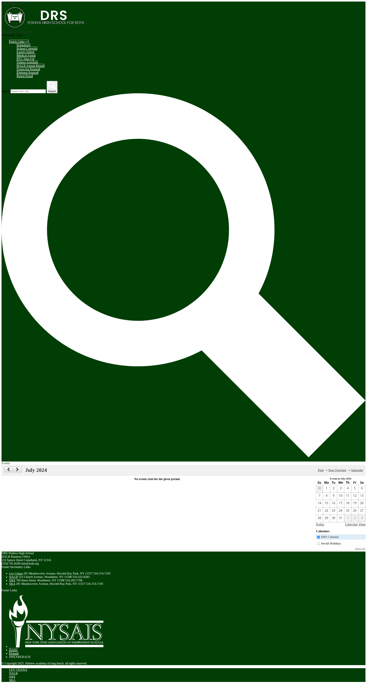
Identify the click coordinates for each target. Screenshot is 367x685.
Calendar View (355, 524)
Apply (13, 650)
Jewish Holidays (331, 543)
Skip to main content (14, 3)
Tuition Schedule (27, 62)
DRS (12, 580)
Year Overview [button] (337, 470)
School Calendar (27, 48)
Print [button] (321, 470)
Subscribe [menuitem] (357, 470)
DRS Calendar (330, 537)
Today (320, 524)
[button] (19, 41)
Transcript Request (28, 69)
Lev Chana (16, 573)
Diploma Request (27, 72)
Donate (13, 653)
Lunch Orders (25, 52)
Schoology (23, 45)
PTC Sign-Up (25, 58)
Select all (360, 548)
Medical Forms (26, 55)
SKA (12, 583)
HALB (13, 577)
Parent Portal (24, 76)
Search (6, 91)
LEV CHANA (18, 669)
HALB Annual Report (30, 65)
